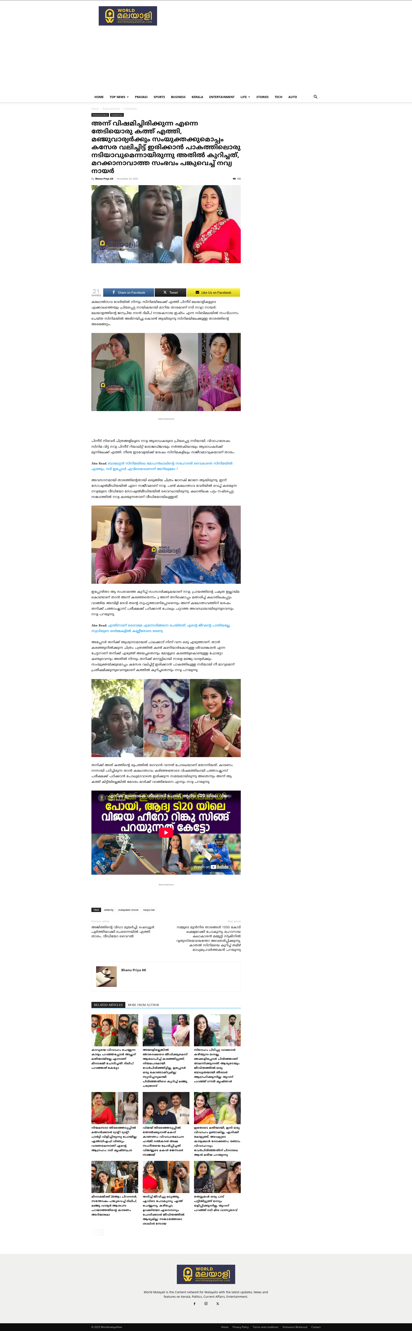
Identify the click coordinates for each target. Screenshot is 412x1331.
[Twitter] (217, 1304)
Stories (262, 97)
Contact (316, 1327)
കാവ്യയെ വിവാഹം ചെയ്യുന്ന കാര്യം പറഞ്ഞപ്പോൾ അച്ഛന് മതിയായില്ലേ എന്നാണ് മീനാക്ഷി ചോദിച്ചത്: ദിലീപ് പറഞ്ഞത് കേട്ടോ (113, 1059)
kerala (197, 97)
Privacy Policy (241, 1327)
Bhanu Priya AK (104, 178)
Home (99, 97)
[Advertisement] (242, 16)
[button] (315, 97)
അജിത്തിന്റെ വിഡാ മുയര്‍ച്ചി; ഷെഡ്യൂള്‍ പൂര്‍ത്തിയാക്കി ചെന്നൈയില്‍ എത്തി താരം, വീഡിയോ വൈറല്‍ (122, 932)
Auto (292, 97)
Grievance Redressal (295, 1327)
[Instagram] (206, 1304)
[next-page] (101, 1232)
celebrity (109, 909)
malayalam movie (128, 909)
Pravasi (141, 97)
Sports (159, 97)
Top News (117, 97)
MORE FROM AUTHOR (143, 1005)
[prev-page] (94, 1232)
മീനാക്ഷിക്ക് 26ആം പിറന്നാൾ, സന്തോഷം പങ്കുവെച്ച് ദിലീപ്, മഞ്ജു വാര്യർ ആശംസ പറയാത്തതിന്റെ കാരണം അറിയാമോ (114, 1206)
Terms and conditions (266, 1327)
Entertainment (222, 97)
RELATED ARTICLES (108, 1005)
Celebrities (117, 114)
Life (244, 97)
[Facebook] (194, 1304)
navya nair (149, 909)
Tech (278, 97)
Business (178, 97)
